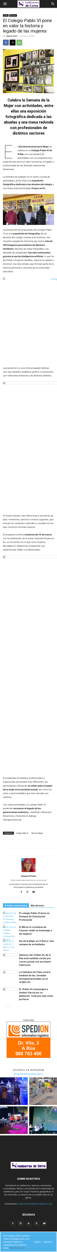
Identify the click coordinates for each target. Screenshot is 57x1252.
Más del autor (37, 905)
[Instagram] (28, 892)
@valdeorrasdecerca (28, 1074)
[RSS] (28, 1223)
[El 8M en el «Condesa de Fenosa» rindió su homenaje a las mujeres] (10, 933)
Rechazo (48, 1242)
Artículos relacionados (16, 905)
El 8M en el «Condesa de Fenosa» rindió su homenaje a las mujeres (35, 930)
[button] (5, 4)
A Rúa (6, 15)
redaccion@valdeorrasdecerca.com (35, 1203)
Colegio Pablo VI (22, 833)
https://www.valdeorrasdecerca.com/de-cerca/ (28, 880)
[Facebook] (6, 42)
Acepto (37, 1242)
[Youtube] (34, 892)
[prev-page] (5, 1006)
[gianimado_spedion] (28, 1057)
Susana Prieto (11, 36)
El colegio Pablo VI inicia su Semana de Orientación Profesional (34, 916)
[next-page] (9, 1006)
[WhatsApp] (19, 42)
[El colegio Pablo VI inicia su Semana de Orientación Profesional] (10, 919)
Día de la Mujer (37, 833)
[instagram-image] (14, 1091)
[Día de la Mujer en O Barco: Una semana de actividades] (10, 945)
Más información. (17, 1248)
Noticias (13, 15)
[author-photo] (28, 872)
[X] (12, 42)
